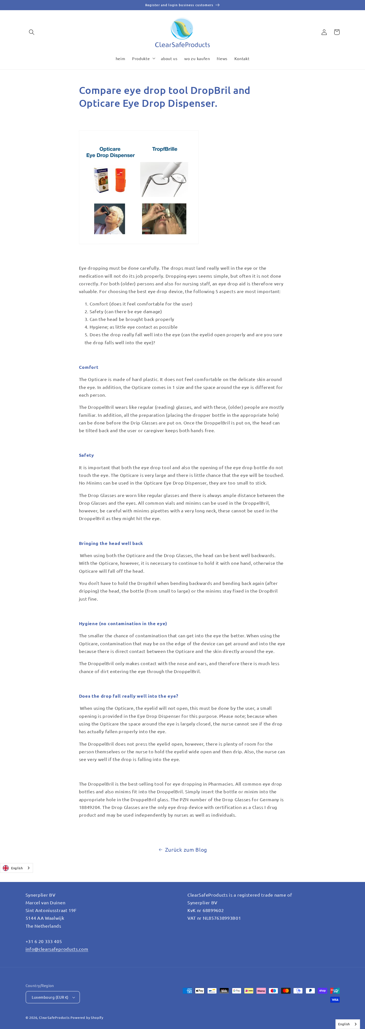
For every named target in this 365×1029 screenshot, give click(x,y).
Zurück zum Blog (186, 849)
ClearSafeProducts (54, 1017)
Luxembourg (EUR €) (50, 997)
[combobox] (16, 868)
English (17, 868)
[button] (32, 32)
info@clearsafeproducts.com (57, 949)
